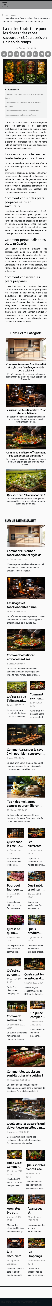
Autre (13, 15)
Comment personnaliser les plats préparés (22, 110)
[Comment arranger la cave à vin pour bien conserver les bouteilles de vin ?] (26, 734)
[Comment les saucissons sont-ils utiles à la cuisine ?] (26, 1056)
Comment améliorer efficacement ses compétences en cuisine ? (26, 454)
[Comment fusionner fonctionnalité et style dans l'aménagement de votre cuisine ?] (26, 349)
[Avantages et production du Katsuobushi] (36, 1199)
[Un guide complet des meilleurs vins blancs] (37, 1004)
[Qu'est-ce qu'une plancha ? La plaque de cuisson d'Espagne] (14, 962)
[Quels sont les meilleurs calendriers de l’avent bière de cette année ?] (15, 832)
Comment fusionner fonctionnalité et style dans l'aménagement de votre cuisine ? (26, 367)
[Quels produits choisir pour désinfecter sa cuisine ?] (36, 919)
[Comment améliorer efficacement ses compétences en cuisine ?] (26, 437)
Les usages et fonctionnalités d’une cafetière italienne (26, 412)
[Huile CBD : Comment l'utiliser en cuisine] (14, 1154)
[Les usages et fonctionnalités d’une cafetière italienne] (26, 395)
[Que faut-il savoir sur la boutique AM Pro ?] (36, 876)
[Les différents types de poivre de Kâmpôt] (36, 832)
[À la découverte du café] (15, 1243)
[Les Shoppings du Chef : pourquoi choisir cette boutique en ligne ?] (36, 1243)
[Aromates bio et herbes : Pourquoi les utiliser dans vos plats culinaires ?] (15, 1199)
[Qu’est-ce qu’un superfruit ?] (15, 919)
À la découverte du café (15, 1256)
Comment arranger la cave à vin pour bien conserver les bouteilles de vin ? (25, 753)
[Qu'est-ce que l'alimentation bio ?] (26, 480)
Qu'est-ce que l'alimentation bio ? (26, 495)
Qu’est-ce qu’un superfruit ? (15, 933)
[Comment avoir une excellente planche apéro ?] (37, 685)
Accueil (5, 15)
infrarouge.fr (10, 173)
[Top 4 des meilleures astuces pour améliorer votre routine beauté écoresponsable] (26, 786)
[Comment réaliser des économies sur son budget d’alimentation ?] (17, 1006)
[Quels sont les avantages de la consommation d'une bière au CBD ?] (34, 964)
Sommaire (13, 89)
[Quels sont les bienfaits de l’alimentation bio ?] (35, 1155)
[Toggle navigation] (5, 4)
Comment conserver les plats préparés (21, 115)
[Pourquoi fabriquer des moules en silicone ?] (15, 876)
